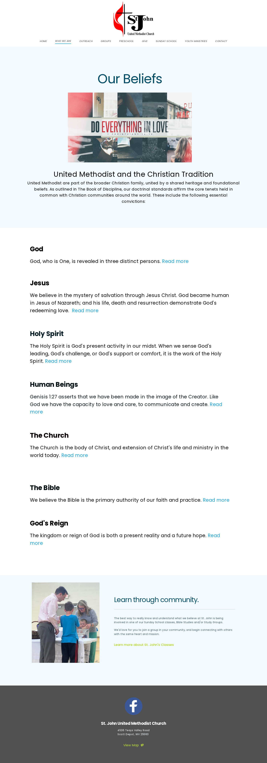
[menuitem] (43, 41)
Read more (175, 261)
